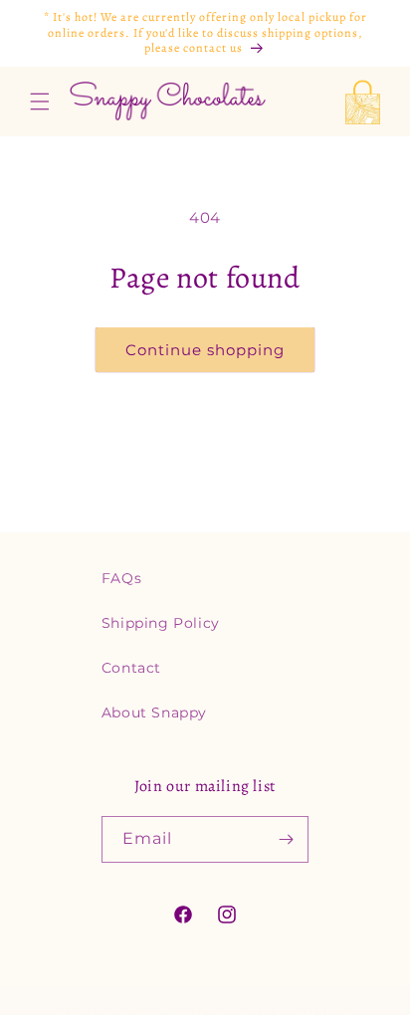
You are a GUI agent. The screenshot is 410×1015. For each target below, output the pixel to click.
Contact (131, 668)
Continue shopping (205, 349)
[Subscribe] (286, 839)
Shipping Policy (161, 623)
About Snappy (154, 712)
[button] (40, 101)
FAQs (121, 578)
